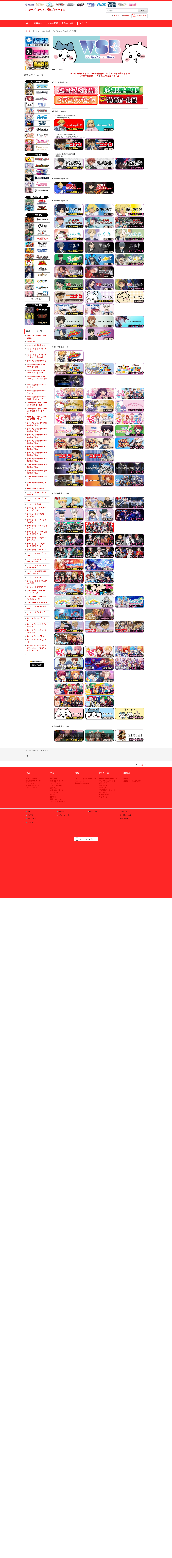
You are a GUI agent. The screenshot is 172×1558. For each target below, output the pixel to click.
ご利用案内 (123, 811)
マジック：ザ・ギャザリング (85, 779)
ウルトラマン (55, 783)
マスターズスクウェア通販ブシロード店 (44, 9)
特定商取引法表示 (125, 815)
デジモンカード (56, 792)
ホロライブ (103, 792)
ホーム (30, 811)
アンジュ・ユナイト (57, 801)
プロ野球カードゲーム (107, 790)
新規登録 (126, 15)
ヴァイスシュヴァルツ (107, 781)
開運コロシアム (56, 799)
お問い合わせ (124, 818)
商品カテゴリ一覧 (64, 815)
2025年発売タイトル (100, 73)
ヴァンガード (104, 785)
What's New (93, 811)
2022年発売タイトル (110, 76)
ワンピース (54, 779)
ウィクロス (30, 783)
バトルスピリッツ (56, 790)
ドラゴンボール (56, 785)
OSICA (52, 795)
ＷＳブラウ (103, 783)
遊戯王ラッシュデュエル (133, 781)
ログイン (116, 15)
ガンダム (53, 788)
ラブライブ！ (104, 797)
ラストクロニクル (36, 299)
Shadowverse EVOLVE (108, 779)
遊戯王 (126, 779)
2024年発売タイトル (120, 73)
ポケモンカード (31, 779)
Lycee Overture (32, 788)
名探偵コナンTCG (32, 785)
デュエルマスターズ (33, 781)
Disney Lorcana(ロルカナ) (84, 783)
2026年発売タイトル (79, 73)
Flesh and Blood (81, 781)
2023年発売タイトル (89, 76)
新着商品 (61, 811)
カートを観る (32, 818)
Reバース (102, 788)
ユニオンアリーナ (56, 781)
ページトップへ (142, 765)
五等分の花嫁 (104, 795)
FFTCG (53, 797)
